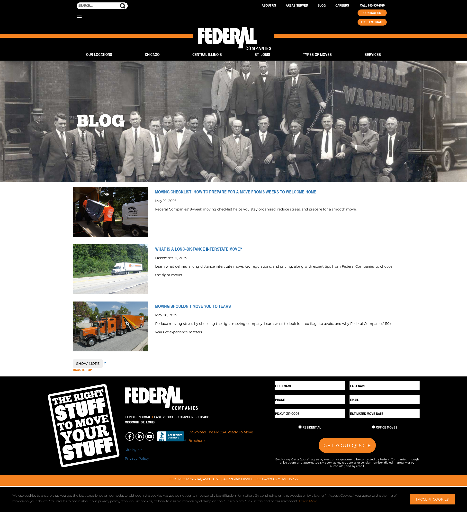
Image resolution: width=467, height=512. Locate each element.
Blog (322, 5)
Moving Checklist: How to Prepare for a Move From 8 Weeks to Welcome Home (235, 192)
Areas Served (297, 5)
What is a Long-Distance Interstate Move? (198, 249)
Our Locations (99, 54)
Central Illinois (207, 54)
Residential (312, 427)
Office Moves (386, 427)
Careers (342, 5)
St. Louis (262, 54)
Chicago (152, 54)
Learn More (308, 501)
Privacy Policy (137, 458)
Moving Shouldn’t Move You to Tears (193, 306)
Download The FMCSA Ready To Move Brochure (221, 436)
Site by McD (135, 450)
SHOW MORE (87, 363)
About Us (269, 5)
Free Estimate (372, 22)
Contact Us (372, 12)
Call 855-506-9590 (372, 5)
